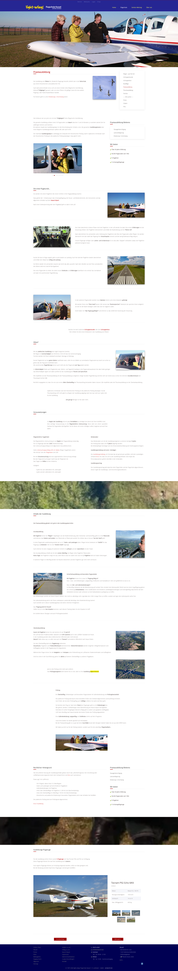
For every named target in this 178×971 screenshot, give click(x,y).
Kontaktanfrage (60, 939)
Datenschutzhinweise (68, 957)
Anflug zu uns (66, 950)
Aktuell (35, 950)
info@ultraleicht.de (98, 950)
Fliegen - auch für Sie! (129, 74)
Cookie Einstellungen (68, 959)
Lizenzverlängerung (119, 133)
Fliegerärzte (49, 452)
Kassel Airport (66, 952)
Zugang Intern (37, 959)
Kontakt (64, 961)
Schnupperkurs (127, 80)
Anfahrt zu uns (66, 947)
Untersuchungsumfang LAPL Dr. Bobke (48, 450)
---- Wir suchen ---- (128, 97)
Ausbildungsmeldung (99, 454)
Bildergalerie (117, 939)
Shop (98, 2)
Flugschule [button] (124, 7)
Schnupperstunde (128, 77)
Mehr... (121, 960)
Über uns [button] (149, 7)
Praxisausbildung (127, 87)
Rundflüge (126, 84)
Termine (125, 93)
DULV (97, 456)
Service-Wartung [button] (137, 7)
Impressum (65, 954)
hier (69, 775)
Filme (34, 954)
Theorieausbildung (128, 90)
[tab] (52, 175)
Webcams (87, 2)
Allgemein (36, 961)
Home (114, 7)
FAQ (124, 106)
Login (93, 2)
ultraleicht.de (108, 968)
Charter (125, 103)
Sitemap (35, 964)
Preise (125, 100)
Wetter (80, 2)
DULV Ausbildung (38, 803)
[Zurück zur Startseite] (43, 7)
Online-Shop (37, 947)
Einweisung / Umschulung (56, 97)
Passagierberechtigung (120, 129)
